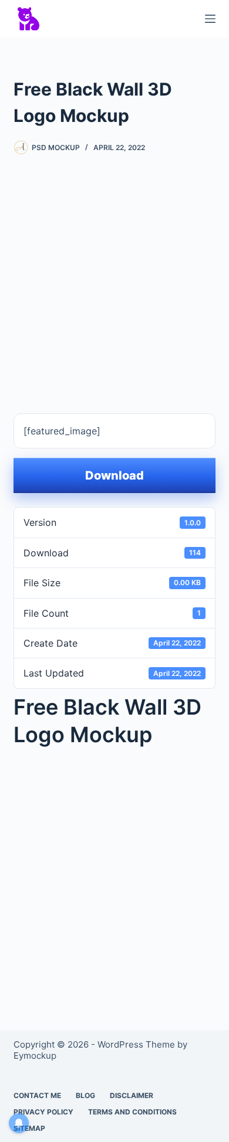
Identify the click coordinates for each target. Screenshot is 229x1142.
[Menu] (210, 18)
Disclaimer (131, 1095)
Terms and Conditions (132, 1111)
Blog (85, 1095)
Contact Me (37, 1095)
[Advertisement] (114, 275)
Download (114, 475)
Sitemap (29, 1128)
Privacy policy (43, 1111)
